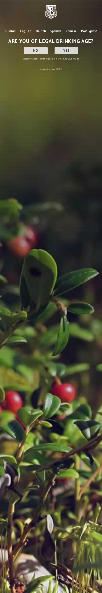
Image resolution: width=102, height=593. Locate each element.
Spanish (55, 31)
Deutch (41, 31)
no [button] (35, 51)
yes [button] (66, 51)
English (25, 31)
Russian (10, 31)
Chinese (71, 31)
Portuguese (89, 31)
